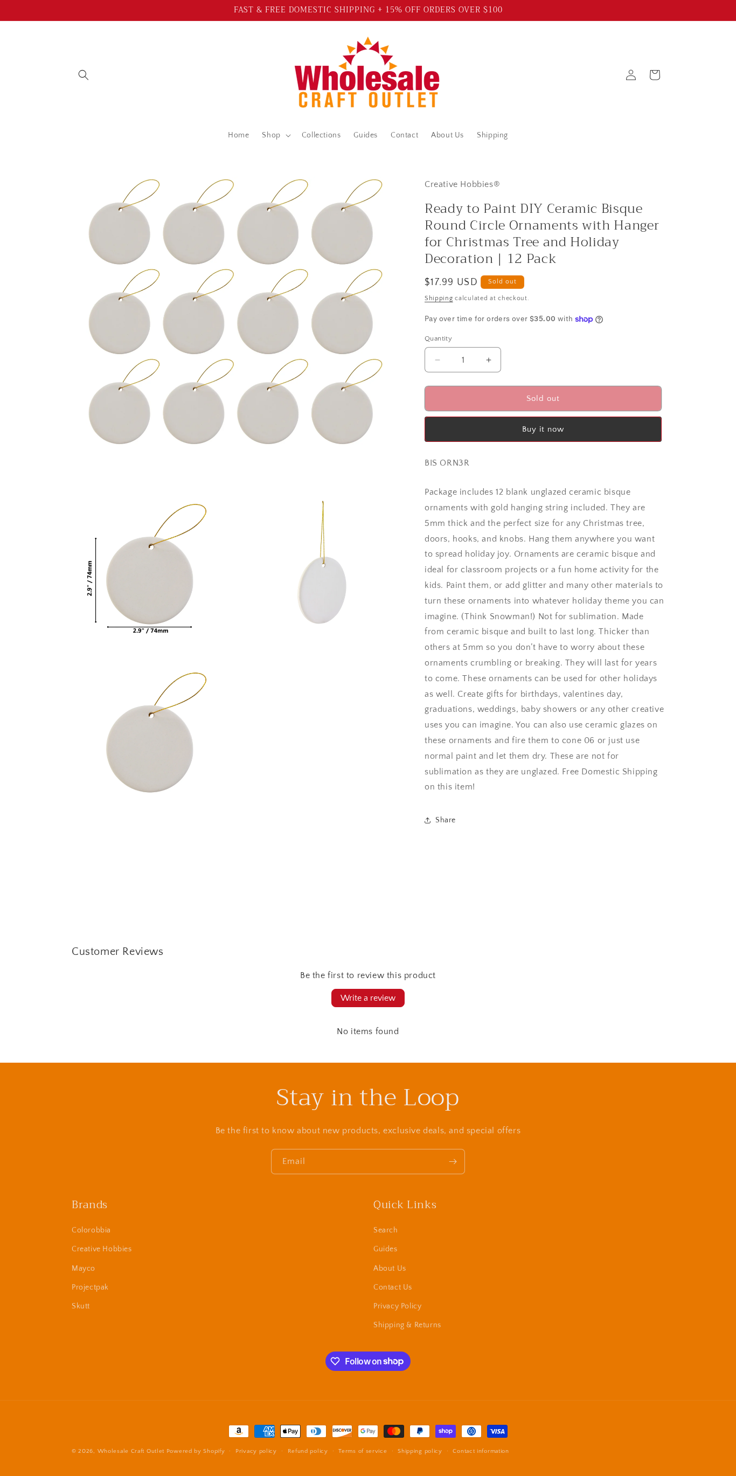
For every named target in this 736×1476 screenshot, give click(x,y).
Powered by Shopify (195, 1451)
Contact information (481, 1450)
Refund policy (308, 1450)
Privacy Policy (397, 1306)
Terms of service (362, 1450)
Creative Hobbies (102, 1249)
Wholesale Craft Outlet (131, 1451)
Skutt (81, 1306)
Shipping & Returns (407, 1325)
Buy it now (543, 429)
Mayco (83, 1268)
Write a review (368, 998)
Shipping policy (420, 1450)
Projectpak (90, 1287)
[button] (83, 75)
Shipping (439, 298)
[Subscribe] (452, 1161)
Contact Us (392, 1287)
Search (385, 1230)
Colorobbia (91, 1230)
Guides (385, 1249)
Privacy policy (256, 1450)
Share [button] (445, 820)
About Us (389, 1268)
